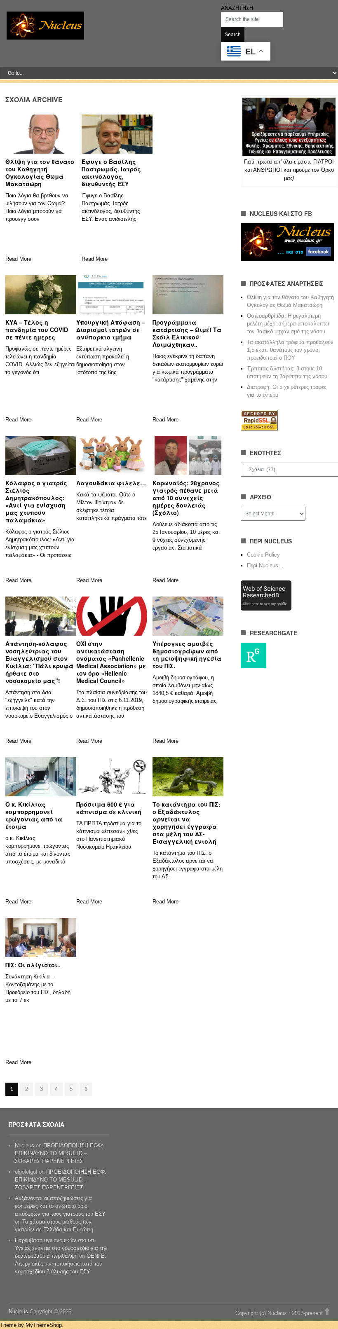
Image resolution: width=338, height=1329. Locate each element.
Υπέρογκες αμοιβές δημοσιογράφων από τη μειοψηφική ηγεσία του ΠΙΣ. (187, 654)
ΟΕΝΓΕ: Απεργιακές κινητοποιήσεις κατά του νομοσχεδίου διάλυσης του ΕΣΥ (60, 1264)
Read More (18, 259)
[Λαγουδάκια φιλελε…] (111, 455)
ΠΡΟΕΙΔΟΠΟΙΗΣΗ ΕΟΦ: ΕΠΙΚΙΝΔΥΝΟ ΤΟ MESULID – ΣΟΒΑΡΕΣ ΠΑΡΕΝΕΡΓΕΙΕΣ (59, 1153)
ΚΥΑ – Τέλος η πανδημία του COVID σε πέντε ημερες (36, 329)
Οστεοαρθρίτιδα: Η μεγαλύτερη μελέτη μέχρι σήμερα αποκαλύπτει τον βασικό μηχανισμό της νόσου (288, 324)
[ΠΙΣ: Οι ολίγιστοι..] (40, 937)
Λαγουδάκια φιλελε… (111, 483)
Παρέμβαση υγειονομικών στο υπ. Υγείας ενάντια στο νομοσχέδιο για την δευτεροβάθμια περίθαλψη (61, 1248)
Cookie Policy (263, 555)
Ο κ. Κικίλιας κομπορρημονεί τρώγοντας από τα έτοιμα (33, 815)
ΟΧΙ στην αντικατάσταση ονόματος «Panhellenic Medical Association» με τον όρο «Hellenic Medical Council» (111, 662)
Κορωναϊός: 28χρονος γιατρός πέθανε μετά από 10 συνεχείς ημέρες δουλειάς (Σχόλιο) (186, 498)
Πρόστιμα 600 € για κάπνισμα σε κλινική (108, 808)
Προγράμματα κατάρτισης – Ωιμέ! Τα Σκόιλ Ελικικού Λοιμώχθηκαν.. (187, 333)
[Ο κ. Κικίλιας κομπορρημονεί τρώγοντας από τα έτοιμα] (40, 776)
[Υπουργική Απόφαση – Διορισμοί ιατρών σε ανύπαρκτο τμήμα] (111, 294)
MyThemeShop (44, 1325)
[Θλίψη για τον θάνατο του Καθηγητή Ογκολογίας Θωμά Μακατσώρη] (40, 134)
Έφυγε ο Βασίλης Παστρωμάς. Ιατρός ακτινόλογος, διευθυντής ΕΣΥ (111, 172)
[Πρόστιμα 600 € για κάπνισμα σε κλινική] (111, 776)
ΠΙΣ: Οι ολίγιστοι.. (33, 965)
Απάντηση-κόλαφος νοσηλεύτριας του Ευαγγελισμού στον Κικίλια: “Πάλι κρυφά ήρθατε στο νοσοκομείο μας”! (39, 662)
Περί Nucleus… (265, 565)
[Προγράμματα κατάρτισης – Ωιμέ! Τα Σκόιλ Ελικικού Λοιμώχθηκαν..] (188, 294)
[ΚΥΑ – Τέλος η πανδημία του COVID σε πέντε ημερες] (40, 294)
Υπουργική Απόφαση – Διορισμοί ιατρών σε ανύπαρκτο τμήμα (110, 329)
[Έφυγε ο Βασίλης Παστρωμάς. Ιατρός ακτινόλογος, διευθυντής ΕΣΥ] (117, 134)
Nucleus (24, 1145)
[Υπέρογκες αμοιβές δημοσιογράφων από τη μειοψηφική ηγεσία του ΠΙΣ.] (188, 616)
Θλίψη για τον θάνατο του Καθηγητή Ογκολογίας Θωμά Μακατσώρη (39, 172)
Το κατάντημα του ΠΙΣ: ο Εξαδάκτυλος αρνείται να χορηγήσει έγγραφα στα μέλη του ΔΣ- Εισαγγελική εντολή (187, 822)
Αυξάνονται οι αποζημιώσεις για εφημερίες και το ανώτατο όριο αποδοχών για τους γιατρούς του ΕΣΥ (60, 1206)
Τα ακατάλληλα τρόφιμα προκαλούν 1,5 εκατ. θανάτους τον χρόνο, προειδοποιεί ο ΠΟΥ (290, 350)
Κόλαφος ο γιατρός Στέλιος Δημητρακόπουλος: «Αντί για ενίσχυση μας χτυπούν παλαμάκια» (36, 501)
